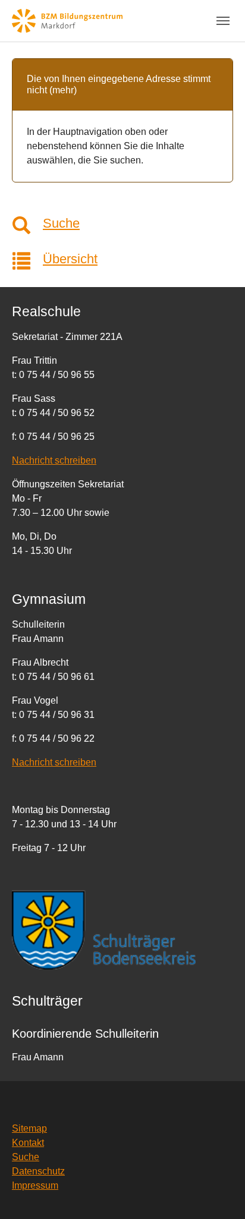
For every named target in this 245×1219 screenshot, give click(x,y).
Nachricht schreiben (54, 460)
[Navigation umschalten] (223, 21)
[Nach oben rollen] (219, 1193)
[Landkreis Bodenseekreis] (122, 929)
